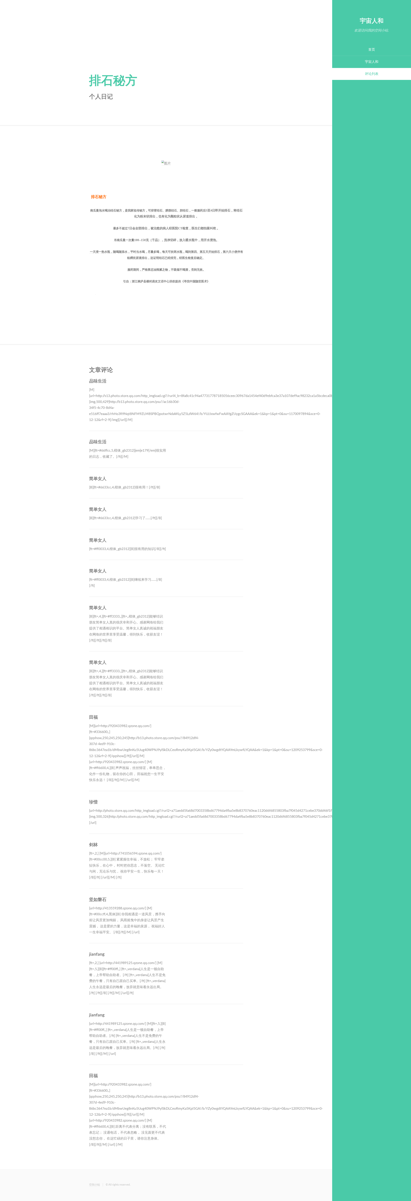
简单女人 (97, 479)
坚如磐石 (97, 900)
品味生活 (97, 381)
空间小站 (94, 1184)
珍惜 (93, 802)
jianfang (97, 954)
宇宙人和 (372, 21)
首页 (371, 49)
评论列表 (371, 74)
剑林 (93, 845)
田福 (93, 717)
